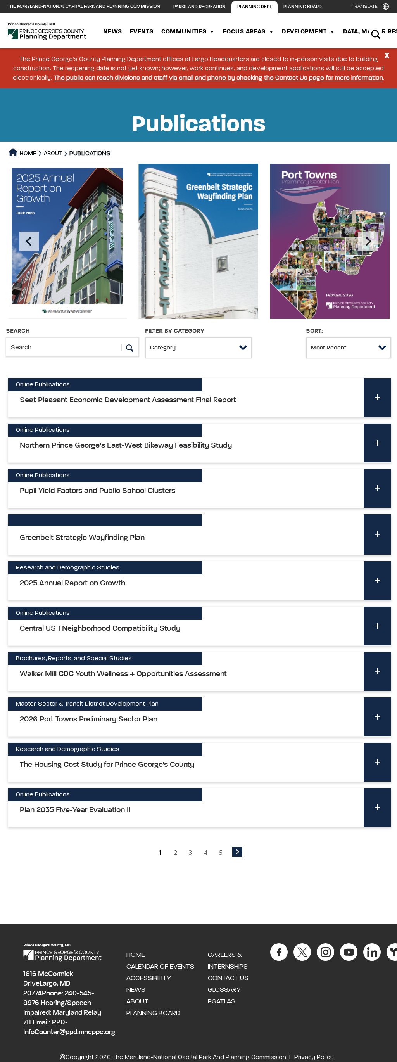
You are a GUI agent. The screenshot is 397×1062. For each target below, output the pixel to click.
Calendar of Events (160, 966)
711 (27, 1022)
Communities (184, 32)
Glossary (224, 989)
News (112, 32)
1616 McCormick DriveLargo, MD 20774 (48, 983)
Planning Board (302, 7)
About (53, 153)
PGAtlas (221, 1001)
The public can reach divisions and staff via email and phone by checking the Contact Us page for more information (218, 78)
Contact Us (228, 978)
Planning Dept (254, 7)
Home (27, 153)
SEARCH (18, 331)
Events (142, 32)
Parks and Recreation (199, 7)
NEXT (237, 852)
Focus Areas (244, 32)
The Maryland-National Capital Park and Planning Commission (84, 6)
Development (304, 32)
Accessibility (148, 978)
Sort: (314, 331)
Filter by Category (174, 331)
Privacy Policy (314, 1057)
